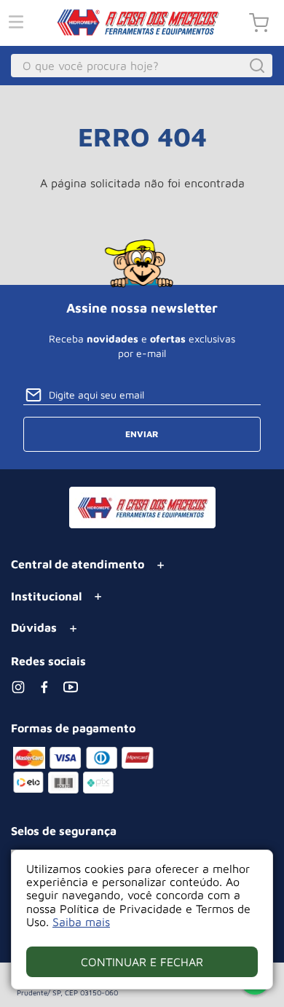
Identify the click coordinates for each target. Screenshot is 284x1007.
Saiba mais (81, 921)
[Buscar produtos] (259, 65)
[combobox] (142, 65)
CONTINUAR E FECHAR (142, 961)
